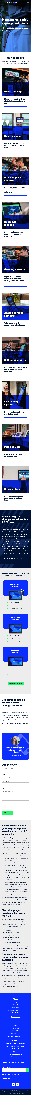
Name (3, 774)
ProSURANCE (15, 1028)
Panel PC (15, 1051)
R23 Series (17, 905)
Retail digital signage (11, 930)
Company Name (6, 781)
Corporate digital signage (12, 932)
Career (15, 1002)
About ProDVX (15, 1013)
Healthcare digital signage (12, 937)
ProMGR (4, 986)
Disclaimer (22, 1093)
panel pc (14, 838)
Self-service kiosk (15, 1033)
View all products (15, 683)
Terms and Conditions (12, 1093)
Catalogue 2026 (15, 1020)
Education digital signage (12, 940)
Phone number (6, 795)
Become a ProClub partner (15, 1010)
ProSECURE (15, 1031)
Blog (15, 1025)
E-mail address (6, 1067)
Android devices (15, 1057)
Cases (15, 1023)
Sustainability (15, 1007)
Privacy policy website (22, 1091)
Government (8, 942)
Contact (15, 1005)
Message (4, 803)
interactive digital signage (12, 897)
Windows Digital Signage (15, 1054)
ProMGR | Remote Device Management (15, 1046)
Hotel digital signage (10, 935)
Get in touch (8, 813)
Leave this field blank (8, 768)
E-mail (3, 788)
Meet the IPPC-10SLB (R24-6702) (15, 1043)
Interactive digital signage (15, 1036)
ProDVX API (14, 986)
